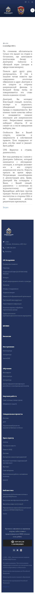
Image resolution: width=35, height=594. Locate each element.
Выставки (6, 467)
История (5, 278)
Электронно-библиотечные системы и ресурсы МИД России (15, 495)
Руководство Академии (10, 264)
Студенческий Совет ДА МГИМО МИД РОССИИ (15, 273)
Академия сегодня (8, 293)
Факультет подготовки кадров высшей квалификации (15, 462)
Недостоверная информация (12, 304)
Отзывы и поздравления (10, 289)
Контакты (8, 252)
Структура (6, 268)
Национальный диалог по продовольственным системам (13, 427)
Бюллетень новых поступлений (13, 504)
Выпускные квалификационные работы (15, 500)
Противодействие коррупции (12, 300)
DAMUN (5, 480)
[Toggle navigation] (32, 10)
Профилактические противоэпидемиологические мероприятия (17, 315)
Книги (5, 514)
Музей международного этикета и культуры (17, 281)
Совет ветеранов (8, 470)
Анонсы (5, 442)
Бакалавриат (7, 373)
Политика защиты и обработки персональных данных (13, 309)
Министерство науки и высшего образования (16, 577)
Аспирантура (7, 355)
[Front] (9, 231)
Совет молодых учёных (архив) (13, 400)
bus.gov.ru (6, 586)
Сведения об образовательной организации (17, 296)
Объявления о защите (10, 404)
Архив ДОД (6, 358)
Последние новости (9, 446)
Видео (5, 207)
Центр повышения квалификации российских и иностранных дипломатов (16, 385)
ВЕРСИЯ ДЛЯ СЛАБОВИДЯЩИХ (17, 543)
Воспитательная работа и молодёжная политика (15, 475)
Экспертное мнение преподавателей (15, 457)
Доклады (6, 418)
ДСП (4, 422)
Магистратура (7, 351)
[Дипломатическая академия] (8, 10)
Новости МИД (7, 450)
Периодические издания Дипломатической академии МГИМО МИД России (17, 509)
